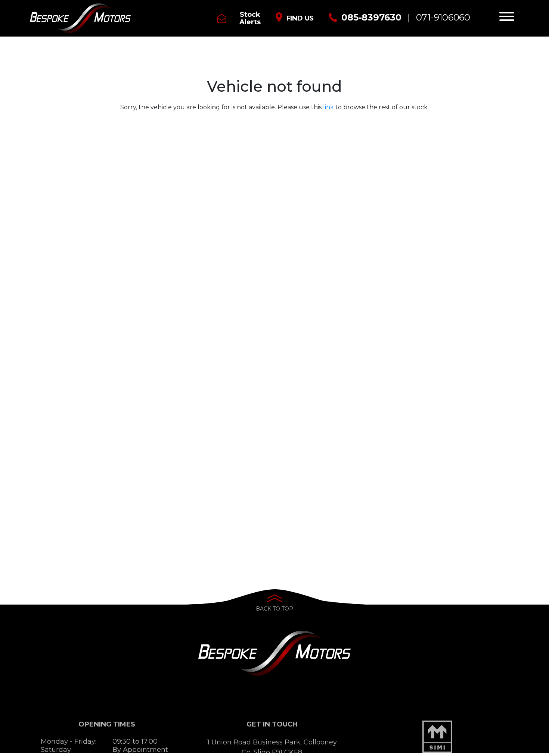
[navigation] (506, 18)
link (328, 107)
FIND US (300, 18)
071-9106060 (443, 17)
